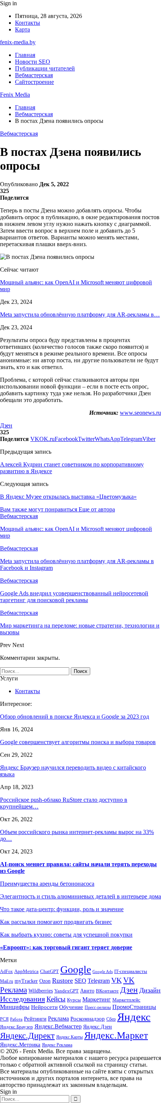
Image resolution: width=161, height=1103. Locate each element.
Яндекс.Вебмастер (58, 1026)
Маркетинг (96, 999)
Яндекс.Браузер (16, 1027)
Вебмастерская (34, 75)
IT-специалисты (130, 971)
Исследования (22, 999)
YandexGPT (66, 991)
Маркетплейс (126, 1000)
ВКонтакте (107, 991)
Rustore (62, 980)
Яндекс (134, 1017)
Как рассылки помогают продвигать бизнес (56, 922)
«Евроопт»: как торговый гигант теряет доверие (66, 947)
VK (116, 980)
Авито (87, 991)
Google (75, 969)
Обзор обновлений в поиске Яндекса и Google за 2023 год (74, 716)
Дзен (6, 425)
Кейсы (56, 999)
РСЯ (4, 1019)
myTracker (26, 981)
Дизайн (150, 990)
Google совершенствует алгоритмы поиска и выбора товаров (78, 742)
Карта (22, 29)
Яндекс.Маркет (116, 1035)
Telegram (99, 980)
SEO (80, 980)
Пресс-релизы (98, 1007)
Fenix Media (15, 94)
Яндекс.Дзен (97, 1027)
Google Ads (102, 972)
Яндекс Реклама (57, 1045)
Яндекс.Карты (69, 1037)
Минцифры (15, 1006)
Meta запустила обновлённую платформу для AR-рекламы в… (80, 314)
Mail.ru (6, 981)
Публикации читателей (45, 68)
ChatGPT (49, 971)
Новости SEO (32, 61)
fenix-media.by (18, 42)
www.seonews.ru (140, 413)
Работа (16, 1019)
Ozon (45, 981)
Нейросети (44, 1007)
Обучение (71, 1007)
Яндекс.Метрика (20, 1045)
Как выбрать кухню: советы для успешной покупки (66, 934)
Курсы (74, 1000)
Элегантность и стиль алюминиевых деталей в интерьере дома (80, 896)
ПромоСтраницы (134, 1006)
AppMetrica (26, 971)
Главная (25, 55)
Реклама (58, 1018)
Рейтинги (35, 1019)
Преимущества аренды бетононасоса (47, 883)
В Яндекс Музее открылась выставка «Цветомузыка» (68, 496)
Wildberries (40, 991)
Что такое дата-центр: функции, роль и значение (62, 909)
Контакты (27, 22)
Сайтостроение (34, 82)
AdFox (6, 971)
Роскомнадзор (87, 1019)
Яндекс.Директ (27, 1035)
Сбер (111, 1019)
